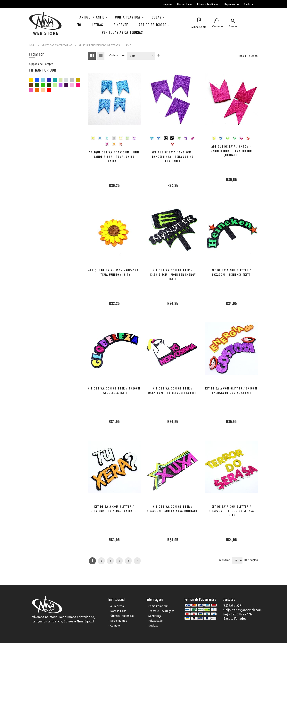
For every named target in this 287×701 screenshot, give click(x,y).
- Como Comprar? (157, 606)
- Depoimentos (117, 620)
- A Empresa (116, 606)
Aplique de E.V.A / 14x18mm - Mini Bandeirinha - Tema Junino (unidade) (114, 156)
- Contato (114, 625)
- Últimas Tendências (121, 616)
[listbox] (114, 140)
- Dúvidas (152, 625)
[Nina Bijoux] (45, 23)
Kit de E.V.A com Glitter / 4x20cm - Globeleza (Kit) (114, 390)
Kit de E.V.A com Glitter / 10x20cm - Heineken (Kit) (231, 272)
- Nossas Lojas (117, 611)
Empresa (168, 4)
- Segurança (153, 616)
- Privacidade (154, 620)
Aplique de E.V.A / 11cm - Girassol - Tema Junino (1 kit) (114, 272)
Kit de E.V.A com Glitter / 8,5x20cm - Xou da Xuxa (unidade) (173, 508)
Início (32, 45)
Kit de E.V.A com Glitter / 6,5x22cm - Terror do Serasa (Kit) (231, 510)
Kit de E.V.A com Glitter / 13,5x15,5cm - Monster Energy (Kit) (173, 274)
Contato (248, 4)
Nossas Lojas (185, 4)
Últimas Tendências (208, 4)
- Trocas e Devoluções (160, 611)
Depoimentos (232, 4)
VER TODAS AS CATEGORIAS (57, 45)
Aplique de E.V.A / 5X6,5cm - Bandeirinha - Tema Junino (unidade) (173, 156)
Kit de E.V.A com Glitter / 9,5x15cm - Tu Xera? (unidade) (114, 508)
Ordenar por (117, 55)
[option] (93, 138)
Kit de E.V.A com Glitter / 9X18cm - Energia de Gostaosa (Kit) (231, 390)
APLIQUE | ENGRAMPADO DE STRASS (99, 45)
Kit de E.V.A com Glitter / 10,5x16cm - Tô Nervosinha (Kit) (173, 390)
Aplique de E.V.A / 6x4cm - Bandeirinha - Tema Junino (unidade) (231, 150)
